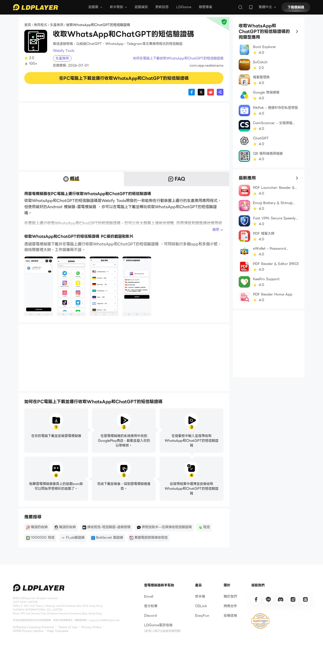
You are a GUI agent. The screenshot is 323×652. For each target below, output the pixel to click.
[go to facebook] (256, 599)
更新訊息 (162, 7)
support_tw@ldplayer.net (104, 620)
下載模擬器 (296, 7)
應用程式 (40, 25)
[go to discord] (280, 599)
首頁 (27, 25)
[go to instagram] (293, 599)
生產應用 (56, 25)
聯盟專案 (205, 7)
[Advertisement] (124, 136)
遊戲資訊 (141, 7)
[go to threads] (305, 599)
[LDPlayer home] (35, 7)
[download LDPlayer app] (250, 7)
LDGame (183, 7)
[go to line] (268, 599)
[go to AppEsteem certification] (260, 621)
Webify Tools (63, 51)
